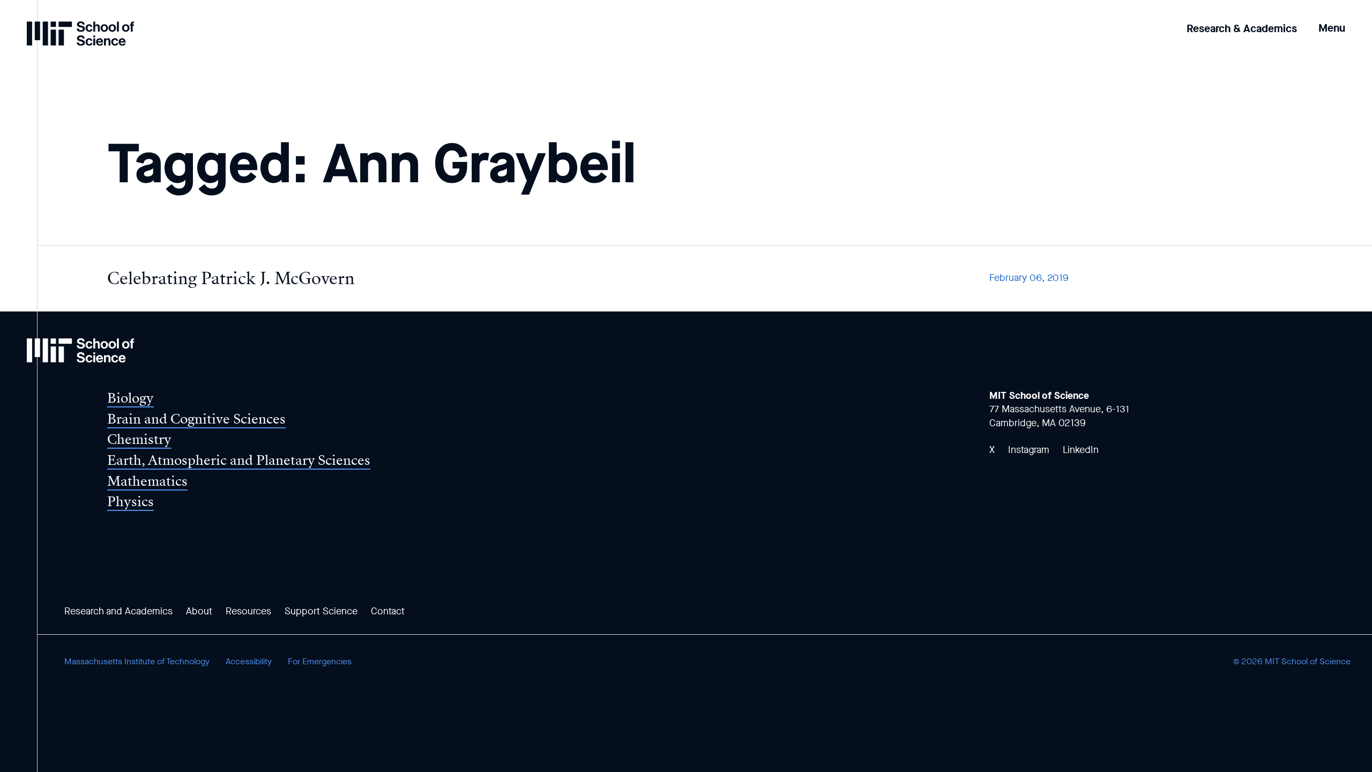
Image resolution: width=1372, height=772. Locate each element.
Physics (130, 501)
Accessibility (249, 661)
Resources (248, 611)
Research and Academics (118, 611)
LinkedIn (1081, 449)
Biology (130, 398)
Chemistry (139, 439)
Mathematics (147, 481)
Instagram (1028, 449)
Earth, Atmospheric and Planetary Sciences (238, 460)
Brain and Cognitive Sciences (196, 419)
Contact (388, 611)
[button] (1332, 20)
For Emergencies (320, 661)
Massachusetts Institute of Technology (137, 661)
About (199, 611)
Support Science (321, 611)
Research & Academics (1242, 28)
